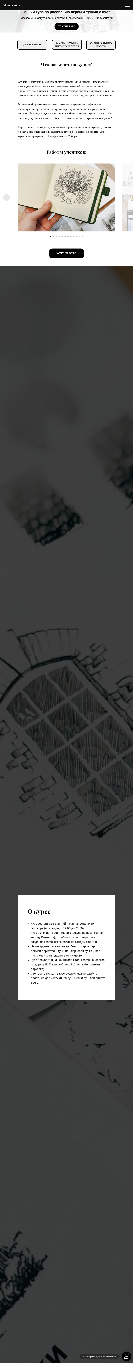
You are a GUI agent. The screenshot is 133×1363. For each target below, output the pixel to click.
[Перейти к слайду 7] (68, 236)
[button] (66, 26)
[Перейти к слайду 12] (82, 236)
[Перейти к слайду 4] (59, 236)
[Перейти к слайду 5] (62, 236)
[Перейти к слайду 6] (65, 236)
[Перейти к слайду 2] (53, 236)
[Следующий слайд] (126, 197)
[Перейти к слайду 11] (79, 236)
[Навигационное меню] (127, 5)
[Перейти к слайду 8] (71, 236)
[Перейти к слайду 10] (76, 236)
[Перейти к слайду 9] (73, 236)
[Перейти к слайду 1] (50, 236)
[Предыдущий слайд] (6, 197)
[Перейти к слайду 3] (56, 236)
